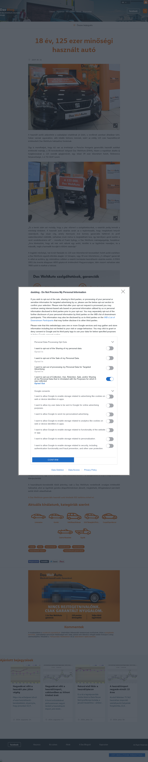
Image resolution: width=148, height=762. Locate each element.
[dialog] (74, 381)
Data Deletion (57, 470)
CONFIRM (53, 460)
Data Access (74, 470)
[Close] (124, 292)
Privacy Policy (90, 470)
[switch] (110, 348)
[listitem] (74, 341)
